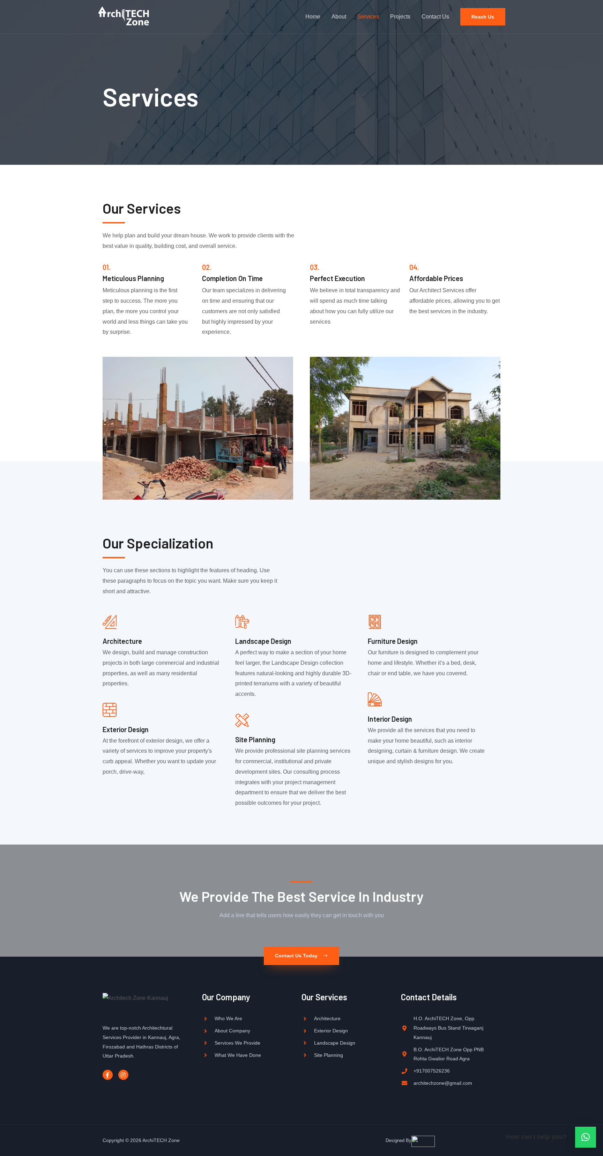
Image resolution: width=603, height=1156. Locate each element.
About (339, 17)
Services (368, 17)
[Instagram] (123, 1075)
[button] (301, 956)
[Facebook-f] (108, 1075)
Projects (400, 17)
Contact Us (435, 17)
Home (312, 17)
